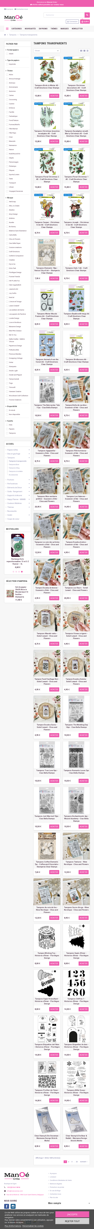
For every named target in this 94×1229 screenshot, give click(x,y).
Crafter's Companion (16, 256)
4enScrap (12, 202)
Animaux (12, 83)
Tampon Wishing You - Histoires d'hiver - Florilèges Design (47, 955)
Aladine (11, 210)
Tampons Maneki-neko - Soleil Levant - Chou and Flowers (47, 636)
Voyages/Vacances (16, 191)
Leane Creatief (14, 306)
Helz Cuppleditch (15, 285)
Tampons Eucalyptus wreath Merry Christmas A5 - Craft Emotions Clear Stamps (76, 133)
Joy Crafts (12, 293)
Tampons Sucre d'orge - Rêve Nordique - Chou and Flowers (76, 908)
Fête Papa (12, 133)
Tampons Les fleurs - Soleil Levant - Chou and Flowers (76, 589)
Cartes (11, 95)
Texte (11, 179)
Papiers (11, 429)
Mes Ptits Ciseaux (15, 331)
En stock (12, 410)
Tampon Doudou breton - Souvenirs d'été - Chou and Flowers (76, 544)
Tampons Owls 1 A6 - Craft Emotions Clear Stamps (76, 269)
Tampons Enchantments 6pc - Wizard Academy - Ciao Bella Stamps (76, 818)
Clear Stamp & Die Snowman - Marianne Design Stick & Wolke (47, 1138)
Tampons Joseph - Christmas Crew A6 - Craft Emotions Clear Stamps (76, 224)
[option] (17, 551)
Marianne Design (15, 326)
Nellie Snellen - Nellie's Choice (17, 340)
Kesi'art (11, 297)
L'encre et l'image (15, 301)
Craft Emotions (14, 251)
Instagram (13, 1206)
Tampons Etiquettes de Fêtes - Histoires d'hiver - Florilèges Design (47, 1047)
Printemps (12, 166)
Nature (11, 149)
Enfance (12, 108)
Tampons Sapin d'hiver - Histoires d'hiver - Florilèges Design (76, 955)
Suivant (84, 1162)
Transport (12, 183)
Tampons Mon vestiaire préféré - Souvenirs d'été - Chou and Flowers (47, 498)
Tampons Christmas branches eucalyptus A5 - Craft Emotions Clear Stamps (47, 133)
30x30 (11, 54)
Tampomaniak (14, 379)
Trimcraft (12, 387)
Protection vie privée (57, 1187)
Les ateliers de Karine (16, 310)
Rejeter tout (72, 1221)
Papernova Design (15, 346)
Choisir (37, 51)
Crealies (12, 260)
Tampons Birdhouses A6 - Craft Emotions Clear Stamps (76, 360)
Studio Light (13, 371)
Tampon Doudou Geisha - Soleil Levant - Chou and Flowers (76, 681)
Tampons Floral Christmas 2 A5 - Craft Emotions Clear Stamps (47, 179)
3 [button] (19, 571)
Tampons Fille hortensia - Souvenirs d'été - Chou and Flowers (76, 453)
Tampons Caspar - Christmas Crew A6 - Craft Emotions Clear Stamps (47, 224)
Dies (10, 425)
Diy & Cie (12, 264)
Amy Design (13, 214)
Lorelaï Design (14, 318)
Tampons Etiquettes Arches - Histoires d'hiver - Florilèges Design (76, 1047)
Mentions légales (56, 1184)
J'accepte (72, 1214)
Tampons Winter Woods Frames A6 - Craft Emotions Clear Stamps (47, 316)
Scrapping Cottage (15, 358)
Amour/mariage (14, 79)
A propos (9, 9)
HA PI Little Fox (14, 281)
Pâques (11, 170)
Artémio (12, 218)
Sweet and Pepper (15, 375)
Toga (11, 383)
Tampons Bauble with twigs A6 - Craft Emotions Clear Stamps (76, 316)
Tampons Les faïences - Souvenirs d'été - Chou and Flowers (76, 498)
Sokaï (11, 362)
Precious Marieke (15, 354)
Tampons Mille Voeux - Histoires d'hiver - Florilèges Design (76, 1092)
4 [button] (22, 571)
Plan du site (54, 1197)
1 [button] (13, 571)
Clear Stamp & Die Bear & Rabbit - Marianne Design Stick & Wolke (76, 1138)
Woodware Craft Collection (18, 396)
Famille (11, 112)
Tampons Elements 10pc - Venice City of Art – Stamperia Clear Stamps (47, 270)
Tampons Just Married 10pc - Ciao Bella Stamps (47, 817)
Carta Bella (13, 235)
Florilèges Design (15, 272)
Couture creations (15, 247)
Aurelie (11, 222)
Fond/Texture (13, 120)
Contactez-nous (22, 9)
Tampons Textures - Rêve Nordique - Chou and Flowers (76, 863)
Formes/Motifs (14, 124)
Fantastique (13, 116)
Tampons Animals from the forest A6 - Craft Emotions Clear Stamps (47, 361)
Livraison (53, 1177)
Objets (11, 158)
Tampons (12, 433)
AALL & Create (14, 206)
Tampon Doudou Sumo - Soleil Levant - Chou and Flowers (47, 727)
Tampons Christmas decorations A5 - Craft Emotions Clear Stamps (76, 87)
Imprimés (12, 64)
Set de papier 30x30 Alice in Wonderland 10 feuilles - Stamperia (21, 592)
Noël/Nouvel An (14, 154)
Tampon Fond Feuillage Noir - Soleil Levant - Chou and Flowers (47, 681)
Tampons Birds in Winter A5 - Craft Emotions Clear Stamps (47, 86)
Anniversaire (13, 87)
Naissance (13, 145)
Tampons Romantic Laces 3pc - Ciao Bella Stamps (76, 771)
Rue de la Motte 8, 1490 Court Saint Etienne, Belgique (25, 1195)
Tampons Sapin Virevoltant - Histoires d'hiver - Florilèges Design (47, 1001)
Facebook (6, 1206)
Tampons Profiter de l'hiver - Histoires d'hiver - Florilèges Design (47, 1092)
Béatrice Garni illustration (18, 231)
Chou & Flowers (14, 239)
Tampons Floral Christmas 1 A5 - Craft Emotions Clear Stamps (76, 179)
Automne (12, 91)
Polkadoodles (14, 350)
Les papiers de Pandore (17, 314)
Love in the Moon (15, 322)
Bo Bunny (12, 226)
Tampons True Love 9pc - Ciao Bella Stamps (47, 771)
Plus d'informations (13, 1226)
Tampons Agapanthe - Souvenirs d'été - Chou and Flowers (47, 453)
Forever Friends (14, 276)
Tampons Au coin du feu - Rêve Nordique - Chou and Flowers (47, 909)
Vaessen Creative (15, 391)
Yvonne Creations (15, 400)
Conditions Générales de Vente (61, 1180)
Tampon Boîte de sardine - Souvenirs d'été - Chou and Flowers (76, 407)
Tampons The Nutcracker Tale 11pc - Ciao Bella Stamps (47, 406)
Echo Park (12, 268)
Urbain (11, 187)
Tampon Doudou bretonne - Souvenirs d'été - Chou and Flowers (47, 590)
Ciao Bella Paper (14, 243)
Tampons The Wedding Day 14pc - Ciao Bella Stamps (76, 726)
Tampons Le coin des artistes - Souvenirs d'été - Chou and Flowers (47, 544)
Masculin (12, 141)
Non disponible (14, 414)
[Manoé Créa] (13, 18)
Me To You (12, 335)
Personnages (13, 162)
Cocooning (13, 99)
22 (77, 1162)
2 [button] (16, 571)
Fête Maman (13, 129)
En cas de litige (55, 1191)
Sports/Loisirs (14, 174)
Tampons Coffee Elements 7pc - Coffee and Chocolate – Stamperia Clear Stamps (47, 864)
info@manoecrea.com (15, 1191)
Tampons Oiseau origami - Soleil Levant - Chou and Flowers (76, 636)
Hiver (11, 137)
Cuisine (11, 104)
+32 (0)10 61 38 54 (13, 1187)
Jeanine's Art (13, 289)
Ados (11, 74)
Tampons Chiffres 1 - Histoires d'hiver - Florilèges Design (76, 1001)
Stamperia (12, 366)
